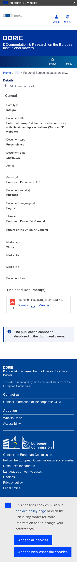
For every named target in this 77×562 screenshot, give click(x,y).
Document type (15, 139)
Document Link (15, 278)
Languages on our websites (22, 471)
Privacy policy (13, 482)
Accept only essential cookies (43, 552)
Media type (13, 242)
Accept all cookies (33, 540)
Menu (69, 63)
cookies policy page (31, 511)
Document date (15, 152)
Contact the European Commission (27, 454)
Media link (12, 266)
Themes (11, 216)
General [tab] (11, 95)
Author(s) (12, 177)
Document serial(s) (18, 190)
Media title (12, 255)
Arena (10, 165)
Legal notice (11, 488)
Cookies (9, 477)
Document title (15, 118)
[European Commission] (15, 16)
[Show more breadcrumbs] (17, 73)
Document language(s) (20, 203)
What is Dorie (12, 418)
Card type (12, 105)
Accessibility (12, 423)
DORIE (13, 38)
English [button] (68, 21)
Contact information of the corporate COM (32, 402)
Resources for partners (19, 466)
